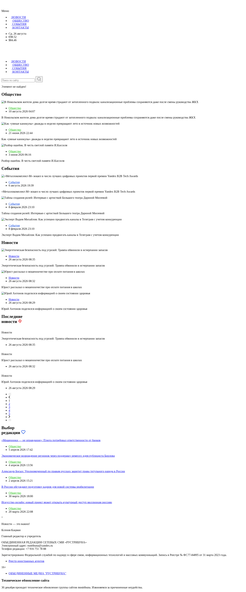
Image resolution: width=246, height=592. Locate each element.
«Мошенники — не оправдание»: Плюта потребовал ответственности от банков (50, 440)
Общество (15, 108)
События (14, 182)
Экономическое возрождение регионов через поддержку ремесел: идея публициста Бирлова (58, 455)
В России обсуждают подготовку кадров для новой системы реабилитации (47, 486)
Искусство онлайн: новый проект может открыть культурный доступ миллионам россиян (56, 502)
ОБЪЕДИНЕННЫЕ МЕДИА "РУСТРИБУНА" (37, 573)
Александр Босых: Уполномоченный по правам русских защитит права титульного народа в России (63, 471)
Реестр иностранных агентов (26, 561)
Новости (14, 256)
